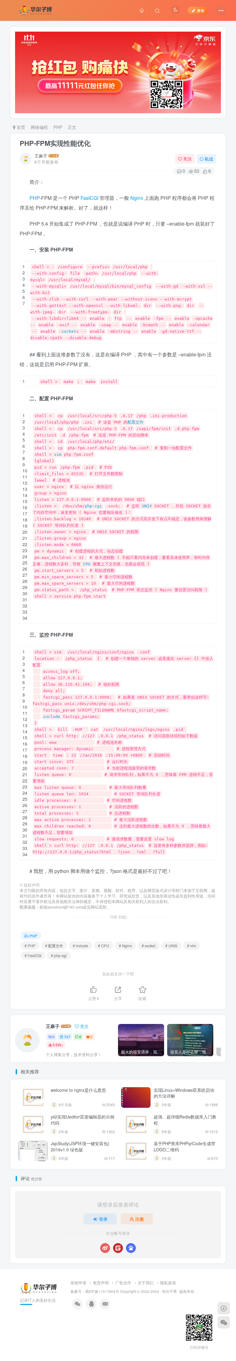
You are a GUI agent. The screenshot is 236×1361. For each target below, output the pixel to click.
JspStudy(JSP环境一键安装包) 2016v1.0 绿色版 (80, 1146)
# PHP (30, 945)
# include (80, 945)
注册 (139, 1219)
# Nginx (125, 945)
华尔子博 (169, 1291)
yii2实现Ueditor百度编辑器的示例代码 (82, 1120)
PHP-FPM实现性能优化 (55, 143)
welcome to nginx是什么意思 (78, 1090)
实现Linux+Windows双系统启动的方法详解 (184, 1093)
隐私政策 (168, 1282)
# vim (191, 945)
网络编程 (39, 127)
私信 (209, 159)
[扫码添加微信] (224, 1322)
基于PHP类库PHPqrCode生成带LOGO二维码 (184, 1146)
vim (57, 454)
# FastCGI (33, 955)
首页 (20, 127)
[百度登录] (131, 1248)
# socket (148, 945)
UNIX (147, 506)
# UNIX (171, 945)
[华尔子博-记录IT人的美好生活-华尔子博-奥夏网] (36, 10)
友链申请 (78, 1282)
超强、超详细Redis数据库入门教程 (185, 1120)
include (51, 716)
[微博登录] (105, 1248)
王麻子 (40, 156)
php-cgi (93, 506)
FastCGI (89, 197)
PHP (57, 127)
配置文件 (136, 422)
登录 (103, 1219)
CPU (86, 564)
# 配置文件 (54, 945)
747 (67, 1036)
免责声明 (101, 1282)
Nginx (136, 197)
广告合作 (123, 1282)
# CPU (103, 945)
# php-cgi (59, 955)
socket (68, 331)
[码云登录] (118, 1248)
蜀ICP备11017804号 (102, 1291)
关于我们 (146, 1282)
